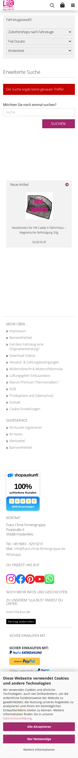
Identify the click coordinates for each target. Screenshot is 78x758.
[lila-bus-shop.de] (7, 5)
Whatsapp (13, 554)
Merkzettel (17, 441)
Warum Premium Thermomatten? (33, 382)
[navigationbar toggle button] (73, 5)
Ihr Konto (16, 434)
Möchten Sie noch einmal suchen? (29, 104)
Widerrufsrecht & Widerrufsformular (36, 369)
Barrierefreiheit (20, 337)
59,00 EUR (39, 242)
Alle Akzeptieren (39, 727)
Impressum (17, 331)
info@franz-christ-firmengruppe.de (39, 548)
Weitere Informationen (39, 750)
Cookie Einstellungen (24, 409)
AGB (12, 389)
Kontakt (14, 402)
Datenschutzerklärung (17, 718)
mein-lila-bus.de (18, 612)
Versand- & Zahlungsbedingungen (34, 362)
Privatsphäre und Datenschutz (31, 395)
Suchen (58, 123)
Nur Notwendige (39, 739)
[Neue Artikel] (67, 184)
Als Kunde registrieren (25, 427)
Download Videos (22, 355)
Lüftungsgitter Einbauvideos (29, 375)
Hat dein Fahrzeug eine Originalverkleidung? (26, 346)
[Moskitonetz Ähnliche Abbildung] (39, 205)
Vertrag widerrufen (21, 621)
